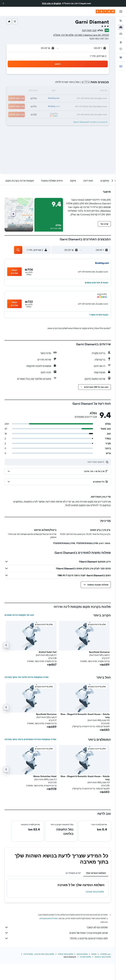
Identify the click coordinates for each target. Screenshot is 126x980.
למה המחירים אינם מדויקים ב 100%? (89, 938)
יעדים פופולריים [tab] (73, 873)
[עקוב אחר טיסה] (121, 49)
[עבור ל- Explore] (121, 42)
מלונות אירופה (82, 954)
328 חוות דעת (89, 30)
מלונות (93, 954)
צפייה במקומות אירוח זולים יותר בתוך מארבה (26, 677)
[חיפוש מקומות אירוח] (121, 27)
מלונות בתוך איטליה (65, 954)
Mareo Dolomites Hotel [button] (45, 776)
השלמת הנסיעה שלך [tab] (96, 873)
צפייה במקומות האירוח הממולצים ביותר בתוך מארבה (30, 739)
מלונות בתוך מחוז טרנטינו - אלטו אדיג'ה (39, 954)
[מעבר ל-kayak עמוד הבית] (105, 11)
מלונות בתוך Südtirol (103, 957)
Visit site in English (51, 3)
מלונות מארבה (85, 957)
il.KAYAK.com (105, 954)
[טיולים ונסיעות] (121, 57)
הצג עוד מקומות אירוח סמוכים (19, 615)
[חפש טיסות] (121, 21)
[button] (3, 3)
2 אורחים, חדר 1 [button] (98, 56)
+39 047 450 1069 (99, 38)
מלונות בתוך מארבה (95, 891)
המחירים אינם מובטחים (49, 918)
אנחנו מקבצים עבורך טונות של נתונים (88, 932)
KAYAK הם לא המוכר (97, 927)
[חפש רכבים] (121, 34)
